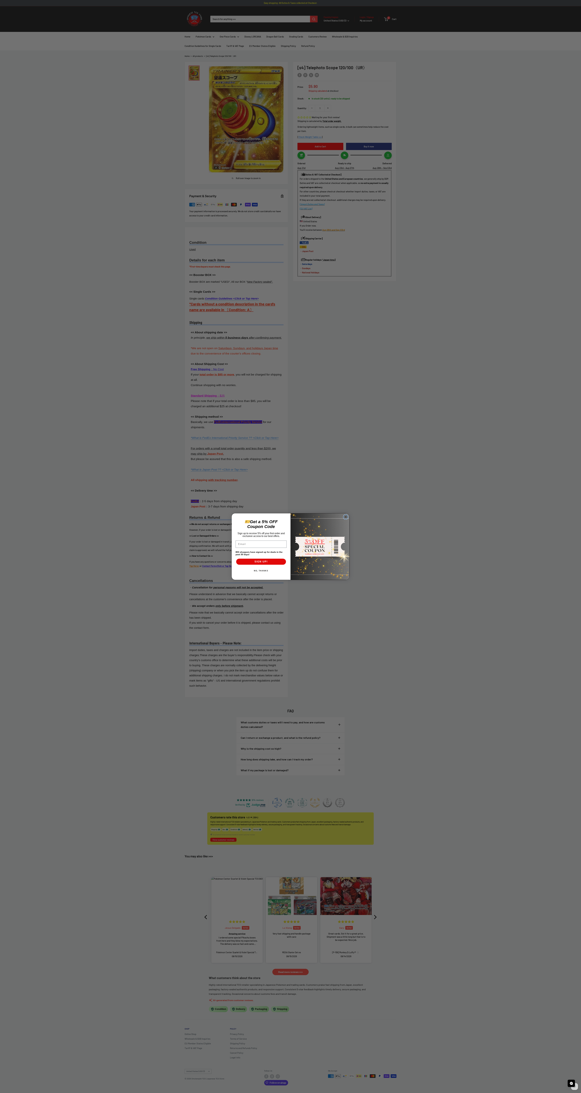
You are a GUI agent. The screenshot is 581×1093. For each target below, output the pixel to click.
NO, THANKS (261, 571)
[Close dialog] (345, 517)
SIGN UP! (261, 561)
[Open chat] (571, 1083)
